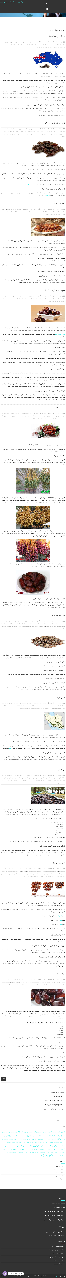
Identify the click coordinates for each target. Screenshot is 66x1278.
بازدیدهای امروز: (59, 1166)
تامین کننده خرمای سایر (51, 131)
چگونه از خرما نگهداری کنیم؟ (55, 290)
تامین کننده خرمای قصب (45, 1136)
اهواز (31, 868)
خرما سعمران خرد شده (47, 623)
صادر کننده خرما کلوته (34, 780)
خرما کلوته (49, 778)
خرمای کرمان (29, 778)
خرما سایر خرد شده (58, 615)
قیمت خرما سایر (35, 876)
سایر (35, 184)
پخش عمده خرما (5, 703)
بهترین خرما (11, 413)
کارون (24, 876)
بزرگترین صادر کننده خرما (17, 129)
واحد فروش (47, 195)
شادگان (59, 874)
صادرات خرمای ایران (13, 212)
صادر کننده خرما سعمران (60, 626)
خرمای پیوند (4, 42)
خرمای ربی (47, 1139)
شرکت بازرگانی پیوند (55, 44)
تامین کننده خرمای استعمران (20, 621)
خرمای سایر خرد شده (22, 623)
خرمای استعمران (36, 131)
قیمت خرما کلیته (7, 780)
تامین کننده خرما (29, 42)
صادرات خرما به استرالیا (57, 36)
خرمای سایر (51, 134)
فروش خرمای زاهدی (55, 1155)
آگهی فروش (29, 703)
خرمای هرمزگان (41, 1142)
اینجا (10, 748)
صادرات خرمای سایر (10, 134)
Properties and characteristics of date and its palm (16, 1276)
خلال (41, 416)
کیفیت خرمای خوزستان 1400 (55, 123)
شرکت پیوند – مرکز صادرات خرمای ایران (12, 2)
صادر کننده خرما (43, 44)
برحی (28, 184)
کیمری (46, 418)
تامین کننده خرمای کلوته (56, 778)
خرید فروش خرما (36, 705)
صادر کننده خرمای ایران (27, 212)
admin (50, 42)
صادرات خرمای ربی (51, 1235)
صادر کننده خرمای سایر (33, 134)
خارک (53, 416)
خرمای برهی (4, 131)
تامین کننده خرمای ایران (21, 42)
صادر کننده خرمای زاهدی (55, 1152)
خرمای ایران (14, 42)
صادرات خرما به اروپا (51, 1232)
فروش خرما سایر (59, 974)
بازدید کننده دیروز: (58, 1176)
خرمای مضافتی (62, 44)
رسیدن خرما (37, 416)
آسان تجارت (60, 1232)
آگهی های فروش (23, 703)
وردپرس (56, 1276)
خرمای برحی (9, 131)
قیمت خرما (58, 214)
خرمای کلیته (61, 769)
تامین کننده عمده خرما (54, 871)
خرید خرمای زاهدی (10, 1142)
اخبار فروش (18, 703)
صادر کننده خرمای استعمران (51, 626)
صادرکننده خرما (50, 47)
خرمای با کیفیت (15, 131)
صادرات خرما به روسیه (13, 44)
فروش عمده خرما (11, 298)
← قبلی (4, 1078)
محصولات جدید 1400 (57, 203)
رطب (33, 416)
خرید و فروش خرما (40, 212)
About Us (37, 1276)
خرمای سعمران (15, 623)
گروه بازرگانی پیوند (44, 47)
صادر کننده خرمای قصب (33, 1152)
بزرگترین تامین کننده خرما (27, 129)
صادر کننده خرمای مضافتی (21, 1152)
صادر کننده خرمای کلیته (25, 780)
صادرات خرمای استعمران (19, 134)
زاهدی (60, 920)
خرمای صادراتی (47, 212)
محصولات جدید (49, 214)
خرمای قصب (60, 1142)
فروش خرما (63, 214)
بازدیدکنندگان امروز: (58, 1169)
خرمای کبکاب (25, 1142)
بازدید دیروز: (60, 1173)
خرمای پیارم (9, 42)
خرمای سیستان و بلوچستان (12, 1139)
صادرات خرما (37, 44)
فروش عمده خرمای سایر (8, 626)
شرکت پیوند (49, 44)
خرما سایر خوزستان (42, 131)
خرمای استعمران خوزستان (27, 131)
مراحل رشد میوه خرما (60, 334)
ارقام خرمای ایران (12, 703)
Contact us (46, 1276)
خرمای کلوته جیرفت (17, 778)
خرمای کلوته (23, 778)
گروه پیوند (38, 47)
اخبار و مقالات (36, 42)
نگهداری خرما (51, 301)
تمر (55, 416)
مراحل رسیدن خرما (58, 408)
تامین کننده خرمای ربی (13, 1132)
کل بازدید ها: (60, 1179)
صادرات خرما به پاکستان (21, 44)
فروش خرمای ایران (45, 708)
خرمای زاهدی (39, 1139)
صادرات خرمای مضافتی (58, 47)
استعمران (59, 916)
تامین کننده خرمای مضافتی (33, 1136)
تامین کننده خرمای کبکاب (21, 1135)
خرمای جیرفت (34, 778)
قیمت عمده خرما (62, 301)
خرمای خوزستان (57, 134)
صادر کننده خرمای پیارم (10, 1152)
